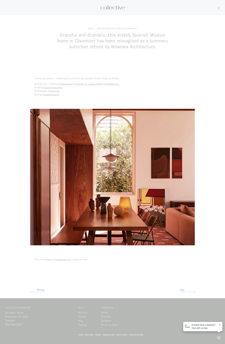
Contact (82, 316)
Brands (104, 312)
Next (182, 290)
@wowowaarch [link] (66, 84)
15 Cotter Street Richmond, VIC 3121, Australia (16, 316)
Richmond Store (109, 325)
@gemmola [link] (53, 91)
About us (82, 312)
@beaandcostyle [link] (50, 94)
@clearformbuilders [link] (52, 87)
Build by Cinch (121, 335)
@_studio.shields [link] (93, 84)
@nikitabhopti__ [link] (111, 84)
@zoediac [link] (79, 84)
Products (105, 316)
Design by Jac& (108, 335)
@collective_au (62, 259)
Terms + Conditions (85, 335)
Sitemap (82, 325)
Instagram (106, 320)
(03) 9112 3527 (13, 324)
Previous (41, 290)
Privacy (98, 335)
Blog (80, 320)
